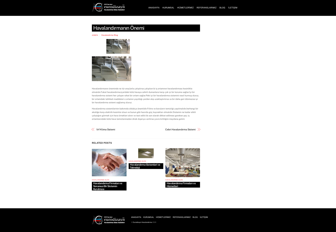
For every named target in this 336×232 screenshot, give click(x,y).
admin (95, 35)
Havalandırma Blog (109, 35)
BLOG (222, 7)
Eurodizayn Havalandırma (142, 222)
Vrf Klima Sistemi (105, 129)
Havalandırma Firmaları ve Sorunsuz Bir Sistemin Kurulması (107, 186)
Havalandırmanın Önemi (118, 28)
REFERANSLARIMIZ (206, 7)
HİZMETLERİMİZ (185, 7)
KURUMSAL (168, 7)
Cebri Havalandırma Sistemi (180, 129)
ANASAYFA (153, 7)
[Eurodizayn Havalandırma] (108, 11)
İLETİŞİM (232, 7)
